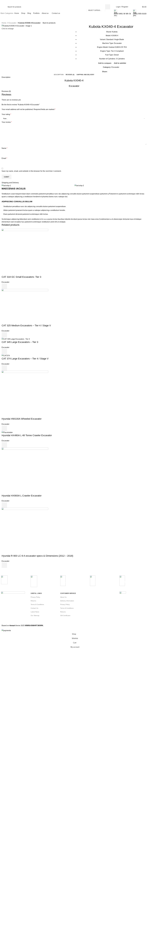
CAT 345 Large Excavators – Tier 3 (20, 342)
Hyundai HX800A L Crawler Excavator (21, 495)
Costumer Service (68, 593)
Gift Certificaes (65, 615)
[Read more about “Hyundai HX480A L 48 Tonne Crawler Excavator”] (4, 445)
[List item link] (103, 604)
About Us (63, 597)
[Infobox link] (74, 8)
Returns (33, 601)
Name (4, 148)
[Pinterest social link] (113, 71)
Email (4, 158)
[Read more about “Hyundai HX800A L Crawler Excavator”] (4, 505)
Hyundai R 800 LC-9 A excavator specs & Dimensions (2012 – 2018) (37, 555)
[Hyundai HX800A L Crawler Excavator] (25, 471)
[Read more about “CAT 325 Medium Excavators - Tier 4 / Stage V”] (4, 335)
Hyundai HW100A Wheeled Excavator (21, 418)
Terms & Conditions (37, 604)
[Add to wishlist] (22, 286)
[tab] (58, 75)
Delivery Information (67, 601)
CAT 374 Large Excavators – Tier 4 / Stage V (25, 358)
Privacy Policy (35, 597)
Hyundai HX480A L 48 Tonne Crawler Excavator (27, 435)
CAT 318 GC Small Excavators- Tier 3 (21, 277)
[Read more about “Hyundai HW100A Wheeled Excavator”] (4, 428)
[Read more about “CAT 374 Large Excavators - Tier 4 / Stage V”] (4, 368)
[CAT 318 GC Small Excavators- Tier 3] (25, 252)
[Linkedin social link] (116, 71)
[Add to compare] (10, 286)
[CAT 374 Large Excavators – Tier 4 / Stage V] (6, 355)
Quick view (16, 286)
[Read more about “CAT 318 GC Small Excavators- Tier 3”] (4, 286)
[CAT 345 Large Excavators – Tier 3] (16, 339)
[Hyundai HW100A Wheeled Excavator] (25, 394)
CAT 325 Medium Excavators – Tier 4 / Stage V (26, 325)
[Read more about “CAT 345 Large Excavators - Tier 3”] (4, 351)
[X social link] (111, 71)
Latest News (35, 612)
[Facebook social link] (108, 71)
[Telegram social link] (118, 71)
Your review (7, 122)
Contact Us (34, 608)
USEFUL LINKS (36, 593)
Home (4, 23)
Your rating (6, 114)
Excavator (12, 23)
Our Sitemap (35, 615)
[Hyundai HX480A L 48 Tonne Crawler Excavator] (7, 432)
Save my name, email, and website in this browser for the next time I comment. (31, 171)
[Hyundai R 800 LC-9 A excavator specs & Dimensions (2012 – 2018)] (25, 531)
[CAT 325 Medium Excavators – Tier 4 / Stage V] (25, 306)
